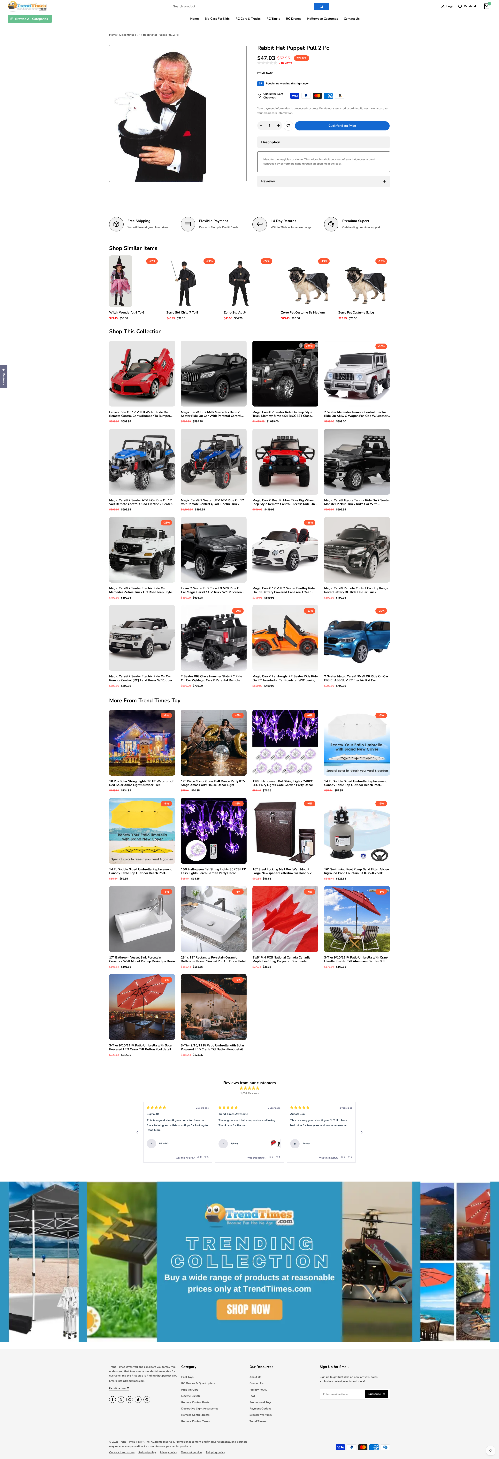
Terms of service (191, 1452)
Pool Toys (187, 1377)
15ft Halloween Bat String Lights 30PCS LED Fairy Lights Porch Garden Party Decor (213, 871)
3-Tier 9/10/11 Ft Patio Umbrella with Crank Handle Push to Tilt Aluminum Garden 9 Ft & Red (356, 959)
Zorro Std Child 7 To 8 (182, 312)
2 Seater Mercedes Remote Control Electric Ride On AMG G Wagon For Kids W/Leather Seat (356, 414)
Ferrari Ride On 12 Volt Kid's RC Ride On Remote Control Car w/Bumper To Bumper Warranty (139, 414)
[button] (274, 63)
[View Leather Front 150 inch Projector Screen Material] (347, 1143)
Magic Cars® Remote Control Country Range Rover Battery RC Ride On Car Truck (356, 590)
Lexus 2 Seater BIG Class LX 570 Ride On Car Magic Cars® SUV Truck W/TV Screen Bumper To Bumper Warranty (211, 590)
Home (113, 35)
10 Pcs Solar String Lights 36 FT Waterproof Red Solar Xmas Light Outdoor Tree (141, 783)
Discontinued (127, 35)
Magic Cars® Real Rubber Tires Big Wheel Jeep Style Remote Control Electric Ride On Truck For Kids (283, 502)
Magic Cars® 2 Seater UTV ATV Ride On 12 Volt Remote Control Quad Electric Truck (212, 502)
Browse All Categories (31, 19)
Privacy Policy (258, 1390)
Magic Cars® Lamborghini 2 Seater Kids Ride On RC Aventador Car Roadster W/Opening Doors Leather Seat (285, 678)
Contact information (121, 1452)
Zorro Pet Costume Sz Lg (356, 312)
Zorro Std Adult (235, 312)
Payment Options (260, 1408)
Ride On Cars (189, 1390)
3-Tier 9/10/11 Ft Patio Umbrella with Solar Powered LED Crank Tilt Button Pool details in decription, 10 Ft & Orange (212, 1047)
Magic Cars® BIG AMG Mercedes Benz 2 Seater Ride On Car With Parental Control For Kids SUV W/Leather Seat (211, 414)
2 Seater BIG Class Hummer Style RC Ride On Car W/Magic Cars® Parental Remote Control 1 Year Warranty (211, 678)
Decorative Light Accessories (199, 1408)
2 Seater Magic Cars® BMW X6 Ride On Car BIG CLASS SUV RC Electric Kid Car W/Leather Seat (356, 678)
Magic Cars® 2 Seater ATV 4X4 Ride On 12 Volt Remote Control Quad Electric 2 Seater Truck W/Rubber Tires (140, 502)
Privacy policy (168, 1452)
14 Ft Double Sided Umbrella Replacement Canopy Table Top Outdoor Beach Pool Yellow (140, 871)
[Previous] (137, 1132)
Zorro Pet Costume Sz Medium (303, 312)
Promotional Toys (261, 1402)
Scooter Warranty (261, 1415)
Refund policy (147, 1452)
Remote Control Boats (195, 1402)
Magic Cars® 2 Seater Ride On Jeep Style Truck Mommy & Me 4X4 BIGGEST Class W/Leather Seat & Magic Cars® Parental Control (282, 414)
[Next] (361, 1132)
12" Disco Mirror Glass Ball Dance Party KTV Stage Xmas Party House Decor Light (213, 783)
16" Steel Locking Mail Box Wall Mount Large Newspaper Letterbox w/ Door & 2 (282, 871)
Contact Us (257, 1383)
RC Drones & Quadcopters (198, 1383)
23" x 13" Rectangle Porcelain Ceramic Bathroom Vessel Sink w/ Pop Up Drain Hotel (213, 959)
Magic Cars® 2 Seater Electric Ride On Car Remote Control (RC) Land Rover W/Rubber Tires (140, 678)
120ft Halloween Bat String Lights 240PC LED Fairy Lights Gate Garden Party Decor (282, 783)
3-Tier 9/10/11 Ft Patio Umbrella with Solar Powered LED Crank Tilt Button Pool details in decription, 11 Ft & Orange (141, 1047)
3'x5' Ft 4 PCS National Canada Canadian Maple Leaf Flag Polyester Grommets (282, 959)
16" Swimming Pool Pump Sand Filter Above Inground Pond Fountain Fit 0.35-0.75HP (356, 871)
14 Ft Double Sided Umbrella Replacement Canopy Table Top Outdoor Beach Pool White (355, 783)
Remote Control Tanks (195, 1421)
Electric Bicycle (191, 1396)
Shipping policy (215, 1452)
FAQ (252, 1396)
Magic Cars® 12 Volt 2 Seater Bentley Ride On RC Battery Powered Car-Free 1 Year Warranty (283, 590)
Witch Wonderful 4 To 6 (126, 312)
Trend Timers (258, 1421)
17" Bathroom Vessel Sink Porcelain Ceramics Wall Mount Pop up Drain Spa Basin (142, 959)
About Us (255, 1377)
